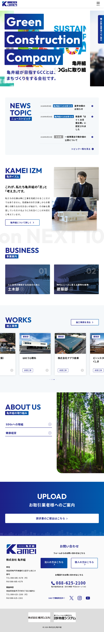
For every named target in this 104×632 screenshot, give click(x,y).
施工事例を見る (83, 322)
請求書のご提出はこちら (50, 518)
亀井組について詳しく (21, 222)
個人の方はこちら (84, 562)
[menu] (98, 4)
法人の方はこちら (54, 562)
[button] (52, 379)
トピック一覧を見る (81, 148)
